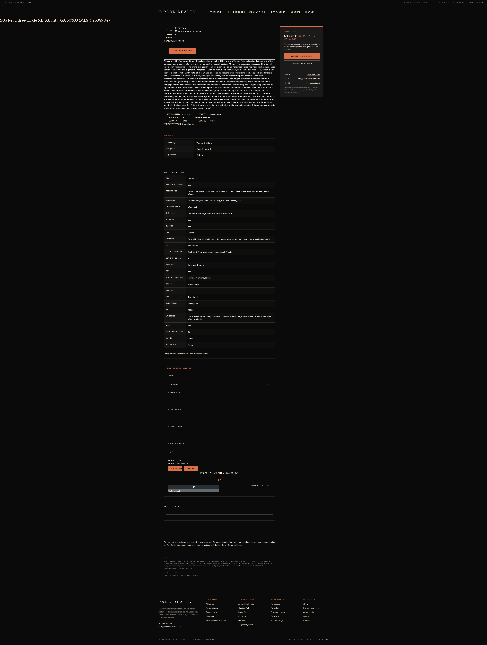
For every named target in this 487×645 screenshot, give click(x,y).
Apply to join (308, 612)
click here (196, 566)
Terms (300, 640)
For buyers (275, 604)
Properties (216, 12)
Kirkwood (242, 616)
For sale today (212, 608)
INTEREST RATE (175, 426)
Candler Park (243, 608)
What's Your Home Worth (417, 3)
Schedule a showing (302, 56)
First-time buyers (278, 612)
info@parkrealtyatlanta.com (468, 3)
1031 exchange (277, 620)
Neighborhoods (236, 12)
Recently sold (212, 612)
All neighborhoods (246, 604)
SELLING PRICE (175, 393)
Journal (296, 12)
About (305, 604)
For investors (276, 616)
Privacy (291, 640)
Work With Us (258, 12)
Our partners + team (311, 608)
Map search (211, 616)
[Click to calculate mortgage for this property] (188, 31)
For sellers (275, 608)
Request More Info (182, 51)
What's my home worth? (216, 620)
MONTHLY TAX (174, 460)
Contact (310, 12)
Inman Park (243, 612)
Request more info (302, 63)
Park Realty (179, 12)
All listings (210, 604)
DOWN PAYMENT (175, 410)
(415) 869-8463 (441, 3)
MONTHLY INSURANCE (178, 463)
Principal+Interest (261, 486)
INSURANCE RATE (176, 443)
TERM (170, 375)
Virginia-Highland (245, 624)
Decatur (241, 620)
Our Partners (279, 12)
